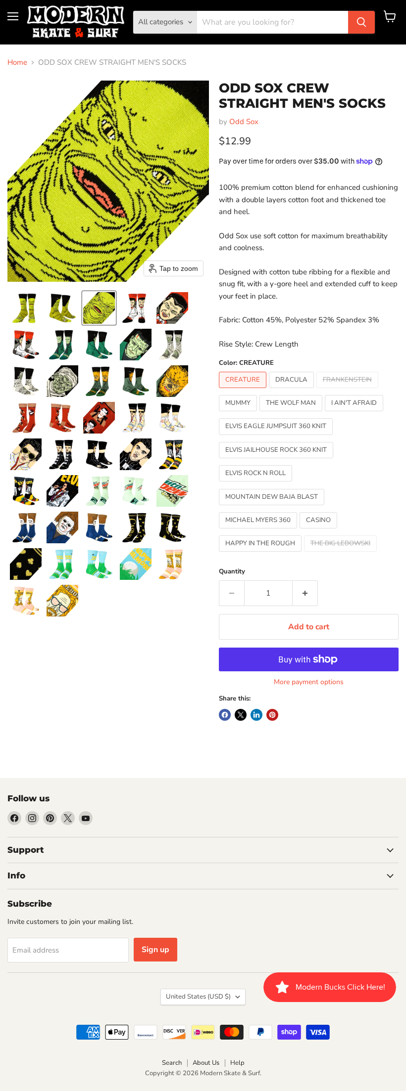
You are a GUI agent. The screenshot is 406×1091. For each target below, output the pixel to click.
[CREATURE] (244, 390)
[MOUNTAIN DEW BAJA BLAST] (273, 508)
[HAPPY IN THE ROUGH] (261, 554)
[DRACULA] (292, 390)
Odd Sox (243, 122)
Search (172, 1062)
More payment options (309, 682)
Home (17, 62)
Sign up (155, 949)
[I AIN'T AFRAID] (355, 414)
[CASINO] (320, 531)
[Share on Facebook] (225, 715)
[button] (26, 308)
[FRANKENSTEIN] (348, 390)
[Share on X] (241, 715)
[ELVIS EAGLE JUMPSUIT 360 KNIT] (277, 437)
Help (237, 1062)
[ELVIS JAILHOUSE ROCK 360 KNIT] (277, 461)
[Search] (361, 22)
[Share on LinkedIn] (256, 715)
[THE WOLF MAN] (292, 414)
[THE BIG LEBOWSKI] (341, 554)
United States (198, 996)
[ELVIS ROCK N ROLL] (257, 484)
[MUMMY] (239, 414)
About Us (206, 1062)
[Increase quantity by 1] (305, 593)
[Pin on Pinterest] (272, 715)
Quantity (232, 571)
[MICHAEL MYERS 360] (259, 531)
